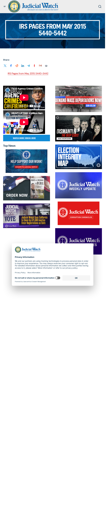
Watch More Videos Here (24, 138)
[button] (4, 6)
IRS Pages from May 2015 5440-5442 (28, 73)
